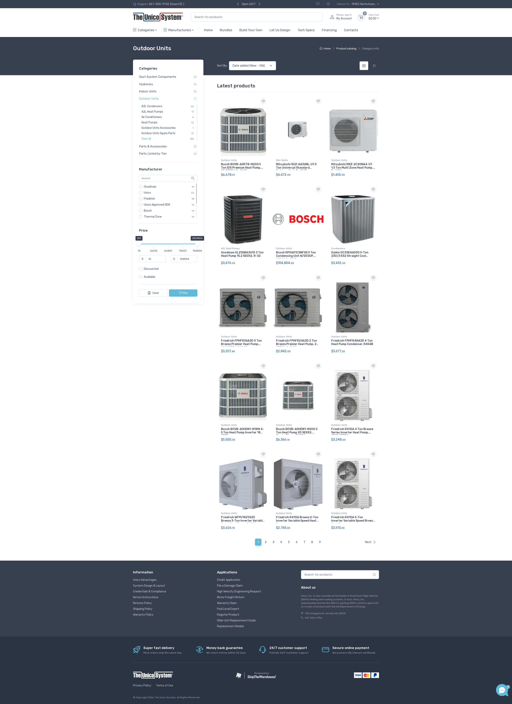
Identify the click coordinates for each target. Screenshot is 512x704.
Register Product (228, 614)
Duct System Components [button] (157, 77)
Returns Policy (142, 603)
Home (208, 30)
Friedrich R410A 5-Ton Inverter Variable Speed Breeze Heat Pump (353, 521)
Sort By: (222, 65)
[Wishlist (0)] (317, 4)
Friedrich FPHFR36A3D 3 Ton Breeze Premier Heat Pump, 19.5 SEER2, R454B (241, 344)
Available (149, 277)
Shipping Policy (142, 609)
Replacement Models (230, 626)
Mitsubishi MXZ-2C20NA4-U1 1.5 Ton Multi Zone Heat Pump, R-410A (352, 168)
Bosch (148, 210)
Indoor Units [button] (147, 91)
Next (368, 542)
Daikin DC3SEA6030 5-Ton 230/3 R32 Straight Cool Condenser (349, 256)
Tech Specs (306, 30)
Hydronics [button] (146, 84)
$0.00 (374, 17)
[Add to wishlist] (263, 101)
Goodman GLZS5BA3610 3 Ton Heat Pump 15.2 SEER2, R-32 (242, 254)
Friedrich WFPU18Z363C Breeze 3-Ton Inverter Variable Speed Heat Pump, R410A (242, 521)
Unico (147, 192)
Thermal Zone (153, 216)
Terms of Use (164, 685)
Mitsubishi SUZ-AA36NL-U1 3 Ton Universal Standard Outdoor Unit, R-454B (296, 168)
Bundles (226, 30)
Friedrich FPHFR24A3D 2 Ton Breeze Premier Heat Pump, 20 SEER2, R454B (297, 344)
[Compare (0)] (326, 4)
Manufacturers (179, 30)
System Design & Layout (149, 585)
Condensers (338, 248)
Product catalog (346, 48)
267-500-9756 (159, 4)
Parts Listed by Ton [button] (153, 154)
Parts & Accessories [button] (153, 146)
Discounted (151, 269)
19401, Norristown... (363, 4)
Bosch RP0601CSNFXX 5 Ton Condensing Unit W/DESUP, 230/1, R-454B (296, 256)
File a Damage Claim (230, 585)
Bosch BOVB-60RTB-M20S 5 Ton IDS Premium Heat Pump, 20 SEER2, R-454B (241, 168)
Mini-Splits (282, 160)
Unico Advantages (145, 580)
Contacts (351, 30)
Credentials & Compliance (149, 591)
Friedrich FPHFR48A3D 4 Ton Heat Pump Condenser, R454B (352, 342)
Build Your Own (250, 30)
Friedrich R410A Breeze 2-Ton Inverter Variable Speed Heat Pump (297, 521)
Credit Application (228, 580)
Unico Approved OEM (157, 204)
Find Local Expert (228, 609)
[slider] (139, 244)
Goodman (150, 186)
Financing (329, 30)
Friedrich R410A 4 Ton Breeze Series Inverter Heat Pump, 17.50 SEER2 (352, 432)
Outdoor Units (229, 160)
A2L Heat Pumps (230, 248)
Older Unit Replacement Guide (236, 620)
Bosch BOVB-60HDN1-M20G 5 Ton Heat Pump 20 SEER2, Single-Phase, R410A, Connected (296, 434)
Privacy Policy (142, 685)
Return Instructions (145, 597)
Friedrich (149, 198)
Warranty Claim (227, 603)
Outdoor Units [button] (149, 98)
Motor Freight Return (230, 597)
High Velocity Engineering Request (239, 591)
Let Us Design (280, 30)
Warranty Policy (143, 614)
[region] (168, 201)
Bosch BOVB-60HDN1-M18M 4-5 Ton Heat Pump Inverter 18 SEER (242, 432)
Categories (146, 30)
